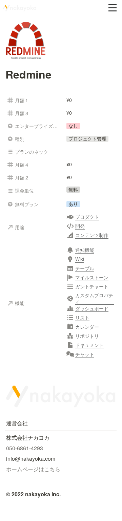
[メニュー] (112, 8)
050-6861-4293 (24, 448)
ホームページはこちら (33, 469)
